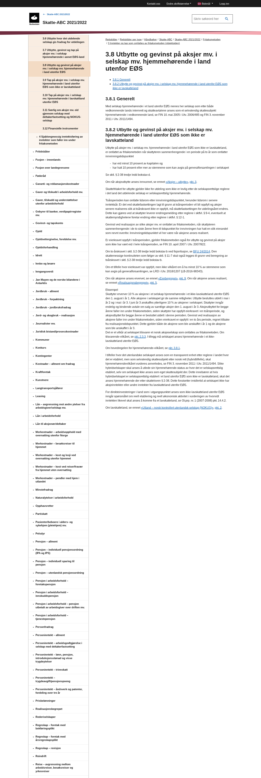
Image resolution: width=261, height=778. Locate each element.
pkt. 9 (182, 278)
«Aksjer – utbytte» (177, 181)
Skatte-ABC (165, 39)
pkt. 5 (153, 282)
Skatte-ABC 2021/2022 (58, 14)
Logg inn (224, 3)
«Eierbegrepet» (168, 278)
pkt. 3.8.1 (174, 348)
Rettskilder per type (131, 39)
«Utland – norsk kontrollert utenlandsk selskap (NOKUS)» (177, 407)
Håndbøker (150, 39)
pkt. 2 (218, 407)
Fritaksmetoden (212, 39)
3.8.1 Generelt (121, 79)
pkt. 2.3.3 (140, 336)
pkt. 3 (193, 181)
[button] (205, 4)
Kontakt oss (153, 3)
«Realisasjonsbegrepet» (133, 282)
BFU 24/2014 (201, 251)
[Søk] (227, 18)
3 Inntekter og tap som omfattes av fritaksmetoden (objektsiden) (144, 43)
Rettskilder (111, 39)
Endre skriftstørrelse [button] (178, 3)
